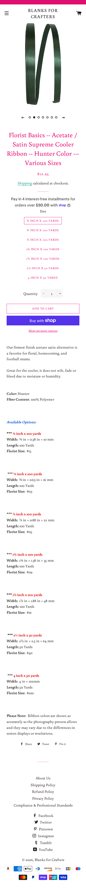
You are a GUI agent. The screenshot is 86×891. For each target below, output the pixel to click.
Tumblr (45, 842)
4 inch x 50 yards (43, 277)
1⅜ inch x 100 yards (43, 249)
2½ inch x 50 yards (43, 268)
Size (43, 211)
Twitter (45, 822)
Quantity (30, 293)
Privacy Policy (43, 798)
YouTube (45, 849)
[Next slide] (63, 117)
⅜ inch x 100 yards (43, 221)
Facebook (45, 815)
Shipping (25, 183)
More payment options (43, 331)
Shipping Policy (43, 784)
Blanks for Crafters (43, 13)
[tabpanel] (43, 64)
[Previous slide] (23, 117)
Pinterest (45, 828)
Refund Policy (43, 791)
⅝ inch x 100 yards (43, 230)
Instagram (45, 835)
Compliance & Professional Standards (43, 805)
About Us (43, 777)
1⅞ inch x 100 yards (43, 259)
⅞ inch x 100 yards (43, 240)
